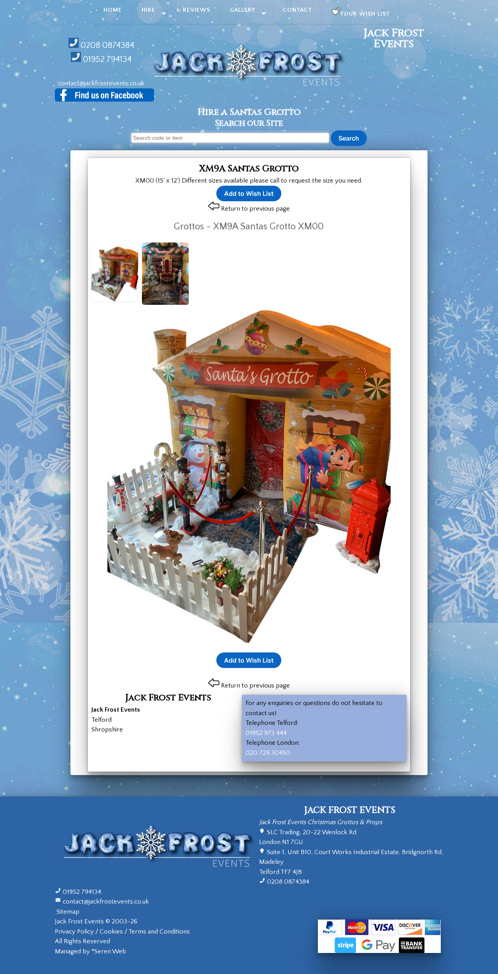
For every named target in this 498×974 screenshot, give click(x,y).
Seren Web (110, 951)
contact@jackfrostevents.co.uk (101, 83)
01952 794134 (107, 59)
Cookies (111, 931)
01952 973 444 (266, 733)
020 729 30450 (267, 752)
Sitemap (67, 911)
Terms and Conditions (159, 931)
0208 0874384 (107, 45)
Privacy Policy (74, 931)
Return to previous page (255, 208)
